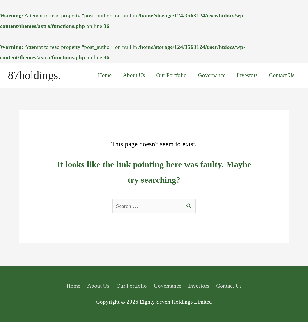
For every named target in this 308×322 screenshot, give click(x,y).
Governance (211, 75)
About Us (134, 75)
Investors (247, 75)
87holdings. (34, 75)
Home (105, 75)
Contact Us (281, 75)
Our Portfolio (171, 75)
